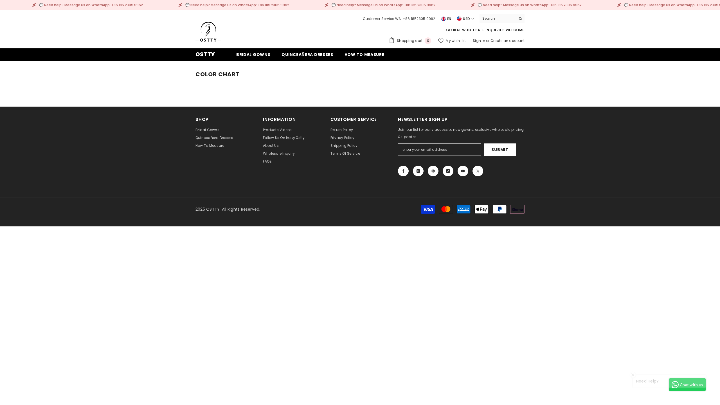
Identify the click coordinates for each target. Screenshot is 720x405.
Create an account (507, 40)
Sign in (479, 40)
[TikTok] (448, 171)
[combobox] (498, 18)
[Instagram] (418, 171)
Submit (499, 149)
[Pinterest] (433, 171)
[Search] (502, 18)
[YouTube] (463, 171)
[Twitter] (477, 171)
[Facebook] (403, 171)
